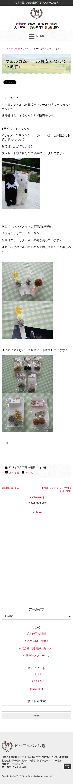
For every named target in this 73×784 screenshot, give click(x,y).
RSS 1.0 (36, 674)
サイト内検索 (36, 701)
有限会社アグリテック (36, 655)
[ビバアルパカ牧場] (36, 13)
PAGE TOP (67, 766)
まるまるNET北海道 (36, 641)
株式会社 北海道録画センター (36, 648)
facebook (36, 512)
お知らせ (14, 472)
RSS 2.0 (36, 681)
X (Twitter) (36, 497)
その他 (29, 472)
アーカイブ (36, 609)
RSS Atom (36, 688)
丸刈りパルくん (11, 488)
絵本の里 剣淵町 (36, 633)
